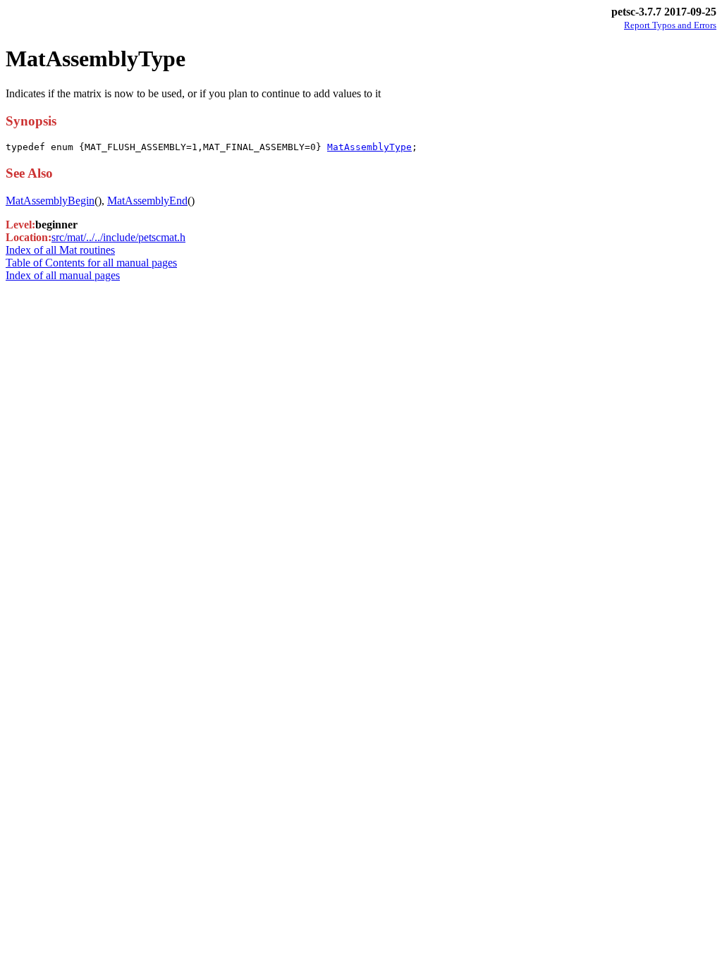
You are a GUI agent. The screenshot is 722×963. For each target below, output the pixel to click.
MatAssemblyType (369, 147)
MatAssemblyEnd (147, 201)
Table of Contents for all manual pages (91, 263)
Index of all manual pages (63, 275)
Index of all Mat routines (60, 250)
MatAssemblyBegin (50, 201)
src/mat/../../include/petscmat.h (118, 237)
